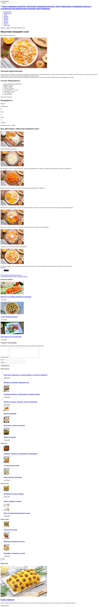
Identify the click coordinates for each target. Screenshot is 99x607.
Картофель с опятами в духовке (14, 553)
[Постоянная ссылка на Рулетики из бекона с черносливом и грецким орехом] (6, 391)
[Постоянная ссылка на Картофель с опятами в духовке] (6, 550)
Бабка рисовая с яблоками (13, 477)
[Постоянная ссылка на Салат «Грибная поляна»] (12, 313)
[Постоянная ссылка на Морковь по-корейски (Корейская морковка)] (12, 293)
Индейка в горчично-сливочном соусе (16, 382)
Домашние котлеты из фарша (14, 494)
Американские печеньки (11, 275)
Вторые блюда (7, 13)
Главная (3, 28)
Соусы (5, 15)
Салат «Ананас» (7, 599)
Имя (2, 360)
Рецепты (6, 16)
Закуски (6, 20)
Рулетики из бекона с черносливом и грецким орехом (22, 394)
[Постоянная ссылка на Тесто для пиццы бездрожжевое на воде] (6, 510)
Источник (3, 267)
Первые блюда (7, 12)
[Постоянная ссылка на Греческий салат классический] (12, 333)
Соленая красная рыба (11, 465)
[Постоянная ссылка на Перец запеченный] (6, 410)
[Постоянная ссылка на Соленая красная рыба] (6, 462)
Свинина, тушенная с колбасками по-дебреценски (20, 453)
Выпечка (6, 17)
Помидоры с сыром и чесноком (14, 425)
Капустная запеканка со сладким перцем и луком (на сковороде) (25, 375)
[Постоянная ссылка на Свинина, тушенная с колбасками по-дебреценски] (6, 450)
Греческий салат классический (11, 337)
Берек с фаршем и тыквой (12, 501)
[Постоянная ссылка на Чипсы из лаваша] (6, 434)
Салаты (6, 23)
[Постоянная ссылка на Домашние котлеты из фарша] (6, 491)
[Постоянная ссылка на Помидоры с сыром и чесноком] (6, 422)
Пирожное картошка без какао (14, 541)
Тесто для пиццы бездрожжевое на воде (17, 513)
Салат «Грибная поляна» (9, 317)
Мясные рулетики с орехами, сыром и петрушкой (20, 402)
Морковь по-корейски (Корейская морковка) (16, 297)
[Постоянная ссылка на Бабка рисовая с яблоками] (6, 474)
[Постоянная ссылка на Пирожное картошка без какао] (6, 538)
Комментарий (5, 357)
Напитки (6, 22)
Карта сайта (7, 25)
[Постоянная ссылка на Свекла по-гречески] (6, 526)
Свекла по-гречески (10, 529)
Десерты (6, 19)
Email (2, 362)
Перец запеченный (10, 413)
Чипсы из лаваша (10, 437)
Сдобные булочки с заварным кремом (14, 276)
